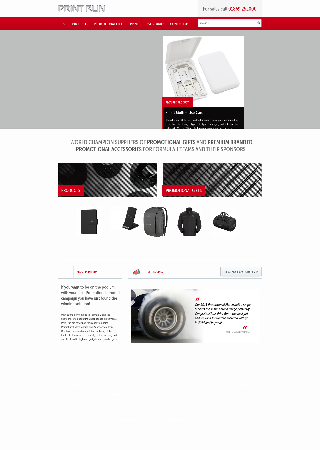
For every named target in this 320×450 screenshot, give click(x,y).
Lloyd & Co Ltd (202, 420)
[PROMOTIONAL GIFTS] (212, 196)
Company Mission (121, 395)
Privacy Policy (67, 395)
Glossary (170, 391)
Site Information (72, 385)
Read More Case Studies (240, 272)
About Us (119, 385)
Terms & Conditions (70, 391)
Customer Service (178, 385)
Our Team (117, 403)
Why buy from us (121, 399)
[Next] (255, 83)
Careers (117, 391)
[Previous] (64, 83)
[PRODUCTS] (107, 196)
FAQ (168, 395)
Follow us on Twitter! (233, 385)
